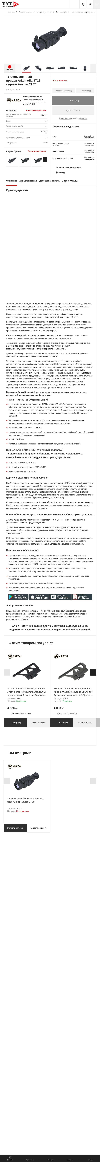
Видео (65, 181)
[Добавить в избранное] (45, 89)
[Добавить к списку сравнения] (40, 89)
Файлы (74, 181)
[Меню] (96, 4)
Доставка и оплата (49, 181)
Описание (11, 181)
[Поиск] (89, 4)
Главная (10, 12)
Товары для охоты (44, 12)
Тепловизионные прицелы (81, 12)
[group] (26, 68)
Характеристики (28, 181)
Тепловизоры (61, 12)
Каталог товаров (25, 12)
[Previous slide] (7, 672)
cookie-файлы (33, 1140)
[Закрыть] (44, 1141)
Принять (34, 1150)
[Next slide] (93, 68)
